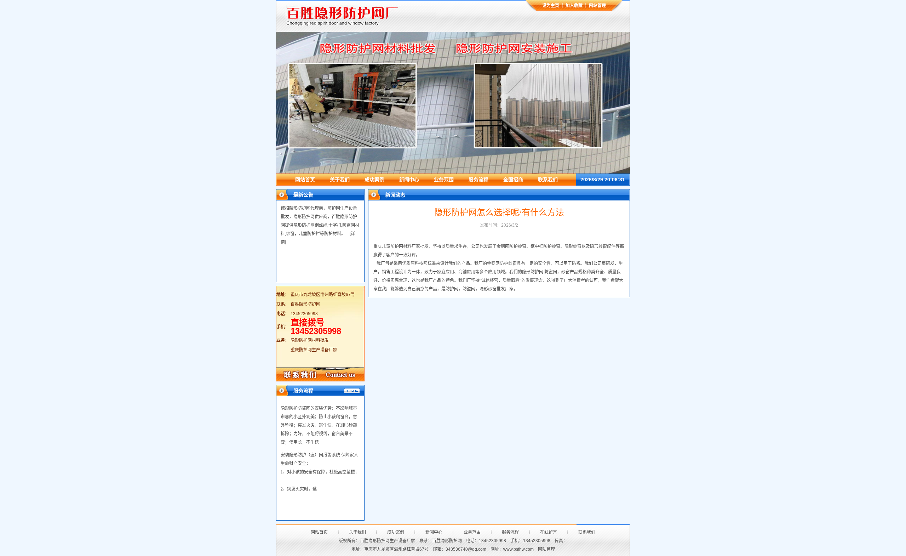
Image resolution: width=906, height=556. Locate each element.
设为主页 (550, 5)
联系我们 (548, 179)
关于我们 (340, 179)
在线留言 (548, 532)
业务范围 (444, 179)
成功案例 (374, 179)
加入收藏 (574, 5)
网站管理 (597, 5)
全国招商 (513, 179)
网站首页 (305, 179)
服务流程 (478, 179)
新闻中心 (409, 179)
